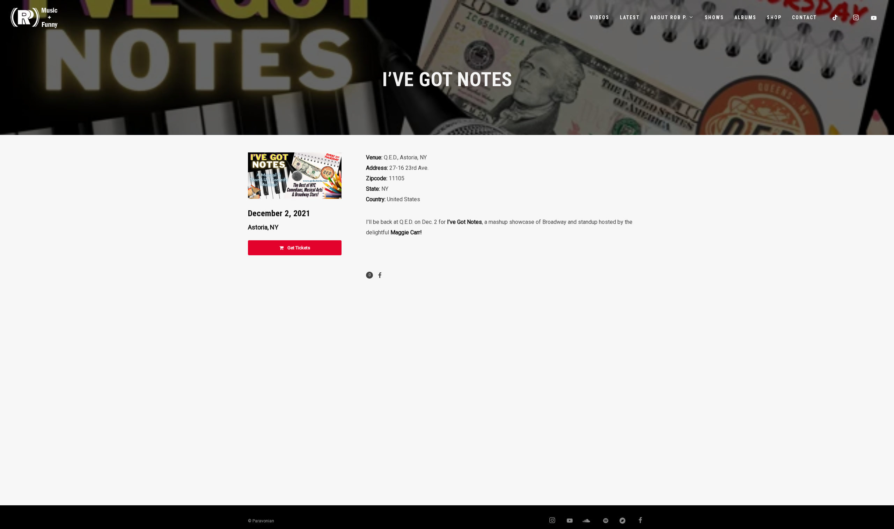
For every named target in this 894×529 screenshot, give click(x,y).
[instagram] (856, 17)
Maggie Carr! (406, 232)
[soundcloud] (585, 521)
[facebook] (637, 521)
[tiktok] (835, 17)
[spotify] (602, 521)
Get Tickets (298, 247)
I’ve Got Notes (464, 222)
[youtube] (874, 17)
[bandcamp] (620, 521)
